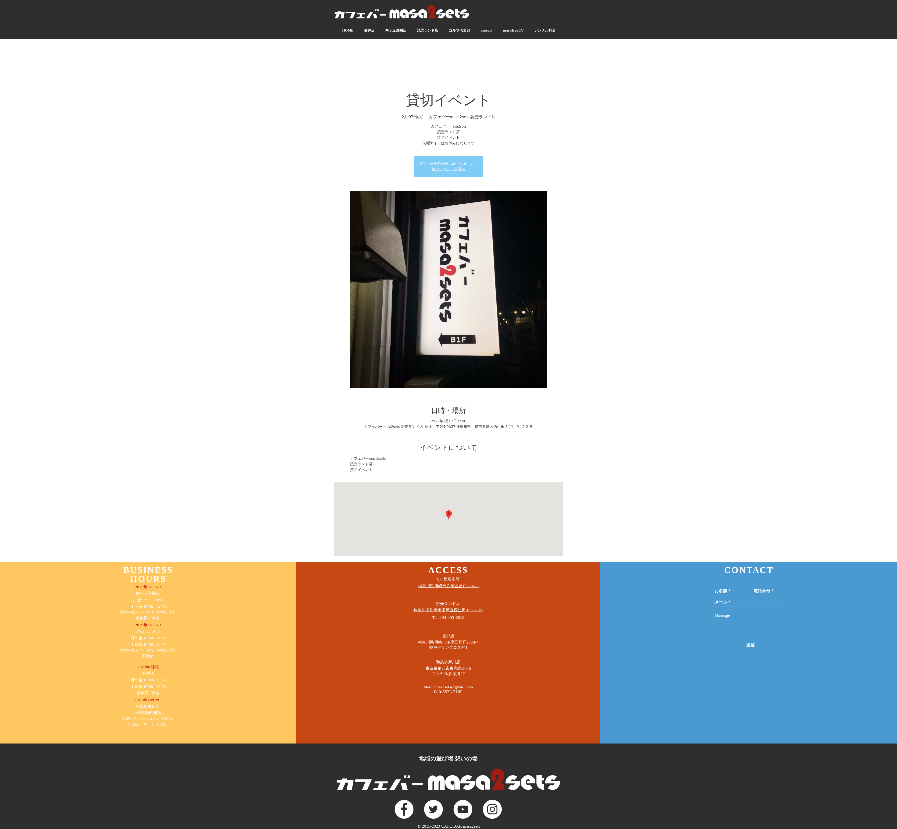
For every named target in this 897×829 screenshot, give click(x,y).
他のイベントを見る (448, 169)
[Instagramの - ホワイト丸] (492, 809)
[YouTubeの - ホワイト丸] (462, 809)
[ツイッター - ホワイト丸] (433, 809)
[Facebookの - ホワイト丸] (404, 809)
